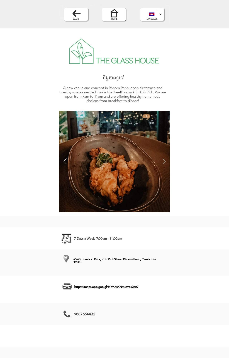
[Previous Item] (65, 161)
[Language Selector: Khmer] (155, 14)
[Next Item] (164, 161)
